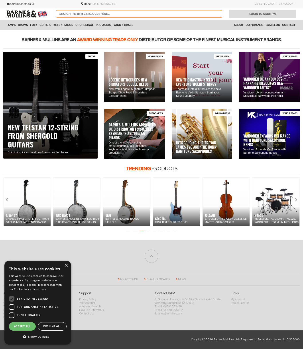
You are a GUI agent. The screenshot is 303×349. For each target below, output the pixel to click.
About (238, 25)
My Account (287, 3)
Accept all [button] (22, 326)
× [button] (66, 265)
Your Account (87, 303)
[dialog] (37, 303)
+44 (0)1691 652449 (104, 4)
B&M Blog (273, 25)
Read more (40, 289)
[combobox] (139, 13)
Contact (288, 25)
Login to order (261, 14)
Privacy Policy (87, 299)
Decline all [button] (52, 326)
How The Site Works (91, 310)
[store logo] (28, 13)
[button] (38, 336)
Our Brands (255, 25)
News (182, 279)
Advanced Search (90, 306)
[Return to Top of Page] (151, 256)
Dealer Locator (265, 3)
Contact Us (86, 313)
